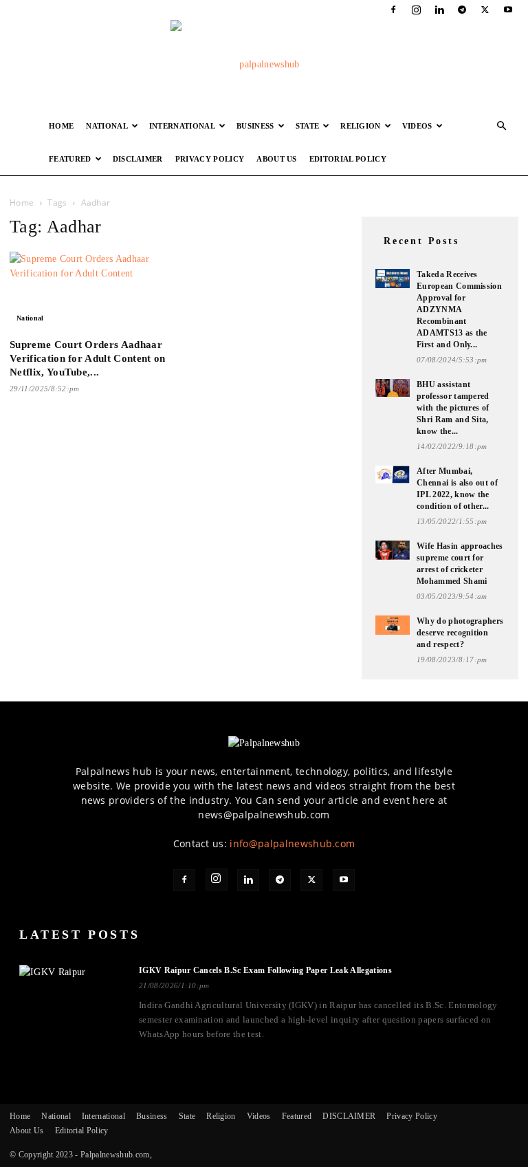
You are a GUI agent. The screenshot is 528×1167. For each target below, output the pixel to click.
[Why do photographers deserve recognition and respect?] (392, 625)
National (107, 126)
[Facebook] (393, 9)
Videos (417, 126)
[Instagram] (416, 9)
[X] (485, 9)
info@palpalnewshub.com (292, 843)
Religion (360, 126)
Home (61, 126)
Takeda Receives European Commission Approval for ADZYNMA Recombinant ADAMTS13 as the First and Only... (459, 309)
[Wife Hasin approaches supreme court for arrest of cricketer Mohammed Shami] (392, 550)
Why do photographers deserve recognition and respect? (460, 632)
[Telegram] (462, 9)
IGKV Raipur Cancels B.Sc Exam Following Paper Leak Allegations (265, 970)
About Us (276, 159)
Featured (70, 159)
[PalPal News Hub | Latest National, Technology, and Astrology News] (264, 64)
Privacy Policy (209, 159)
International (182, 126)
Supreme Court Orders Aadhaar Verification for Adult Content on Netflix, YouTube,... (88, 358)
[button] (501, 126)
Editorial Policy (347, 159)
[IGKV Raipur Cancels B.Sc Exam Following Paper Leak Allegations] (70, 997)
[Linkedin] (439, 9)
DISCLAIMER (138, 159)
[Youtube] (508, 9)
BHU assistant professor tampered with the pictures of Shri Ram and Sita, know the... (453, 408)
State (308, 126)
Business (255, 126)
